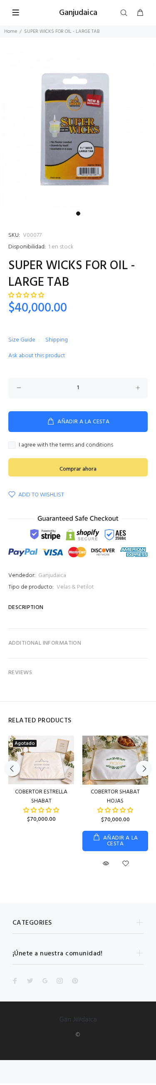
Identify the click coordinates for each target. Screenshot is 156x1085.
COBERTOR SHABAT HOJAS (115, 796)
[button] (41, 810)
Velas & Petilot (75, 587)
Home (10, 31)
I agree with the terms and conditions (66, 445)
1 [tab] (78, 213)
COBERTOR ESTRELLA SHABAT (41, 796)
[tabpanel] (78, 129)
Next (144, 768)
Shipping (56, 340)
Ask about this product (36, 356)
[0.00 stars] (26, 295)
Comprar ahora (78, 469)
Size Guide (21, 340)
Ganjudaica (52, 575)
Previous (12, 768)
